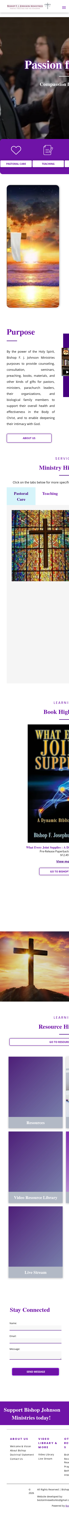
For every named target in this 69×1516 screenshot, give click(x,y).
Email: (13, 1336)
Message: (15, 1349)
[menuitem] (23, 1446)
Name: (13, 1323)
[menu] (64, 7)
